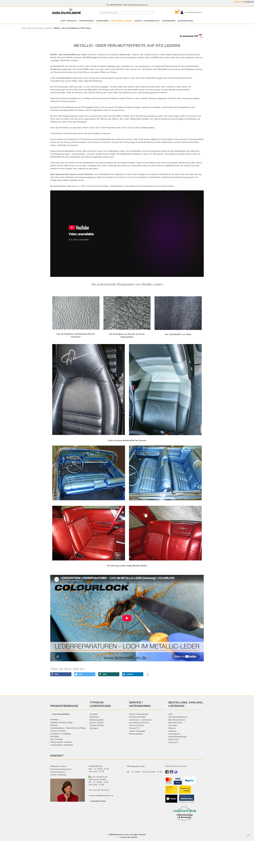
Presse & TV (134, 728)
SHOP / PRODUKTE (69, 21)
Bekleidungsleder (97, 720)
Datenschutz (173, 739)
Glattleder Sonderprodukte (61, 722)
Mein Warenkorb (175, 722)
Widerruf (172, 728)
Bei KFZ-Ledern (90, 57)
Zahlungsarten (174, 734)
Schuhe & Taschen (58, 731)
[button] (60, 674)
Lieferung (172, 731)
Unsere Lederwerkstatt (138, 714)
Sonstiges (94, 728)
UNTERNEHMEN (168, 21)
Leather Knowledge (137, 731)
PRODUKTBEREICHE (64, 705)
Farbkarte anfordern (137, 717)
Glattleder (54, 719)
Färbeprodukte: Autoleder (61, 742)
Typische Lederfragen (35, 28)
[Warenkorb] (176, 12)
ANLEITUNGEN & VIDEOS (121, 21)
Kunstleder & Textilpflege (60, 734)
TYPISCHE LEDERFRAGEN (100, 704)
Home (23, 28)
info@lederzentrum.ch (138, 5)
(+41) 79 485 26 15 (99, 777)
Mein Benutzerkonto (176, 720)
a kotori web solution (128, 837)
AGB (170, 714)
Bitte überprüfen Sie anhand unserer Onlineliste (72, 174)
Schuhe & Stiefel (96, 722)
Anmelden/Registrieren (178, 717)
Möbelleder (94, 717)
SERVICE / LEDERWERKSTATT (147, 21)
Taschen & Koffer (97, 725)
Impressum (173, 742)
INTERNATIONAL (186, 21)
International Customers (139, 722)
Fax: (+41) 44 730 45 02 (99, 790)
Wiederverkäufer (136, 734)
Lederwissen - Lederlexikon (140, 720)
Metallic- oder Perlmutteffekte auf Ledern (68, 54)
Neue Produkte (56, 739)
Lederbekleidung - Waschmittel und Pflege (68, 728)
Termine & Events (136, 725)
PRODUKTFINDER (86, 21)
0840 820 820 (116, 5)
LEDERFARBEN (102, 21)
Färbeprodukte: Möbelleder (61, 745)
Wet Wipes (54, 736)
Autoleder (48, 28)
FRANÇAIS (249, 2)
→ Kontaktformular (97, 801)
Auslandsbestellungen (177, 737)
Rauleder (54, 725)
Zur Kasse (172, 725)
